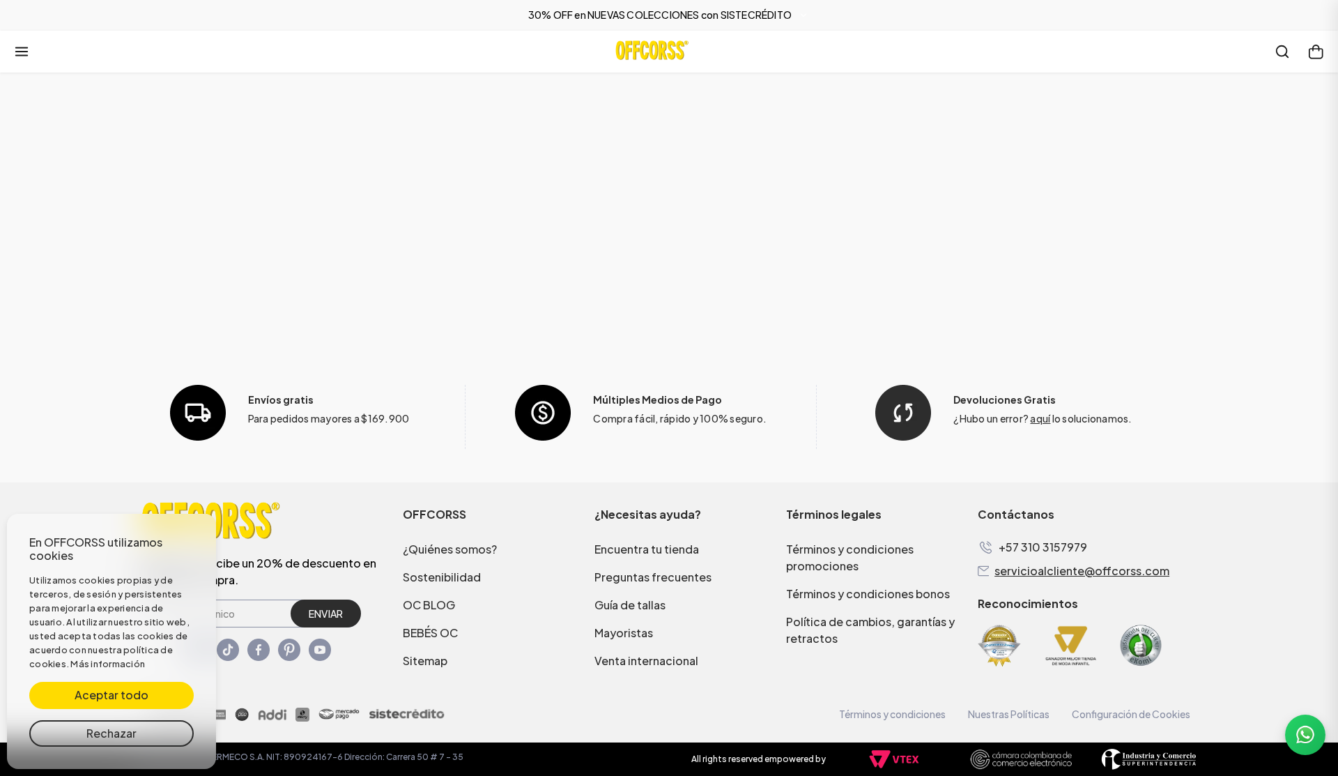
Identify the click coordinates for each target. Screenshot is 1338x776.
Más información (107, 663)
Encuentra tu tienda (646, 549)
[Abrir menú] (21, 51)
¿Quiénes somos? (450, 549)
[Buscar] (1282, 52)
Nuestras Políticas (1008, 714)
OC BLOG (429, 605)
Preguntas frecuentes (653, 577)
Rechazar (111, 733)
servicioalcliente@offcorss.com (1081, 571)
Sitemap (425, 660)
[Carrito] (1316, 52)
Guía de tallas (630, 605)
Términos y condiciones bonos (868, 593)
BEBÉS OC (430, 632)
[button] (669, 15)
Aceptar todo (111, 694)
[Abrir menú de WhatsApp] (1305, 735)
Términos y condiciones (892, 714)
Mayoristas (623, 632)
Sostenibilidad (442, 577)
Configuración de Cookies (1131, 714)
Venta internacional (646, 660)
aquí (1040, 418)
